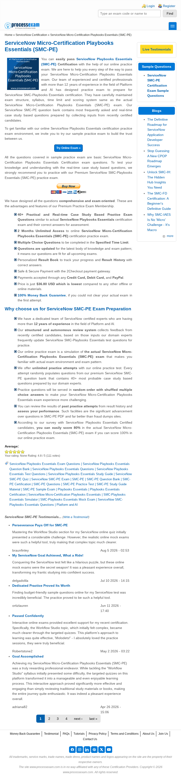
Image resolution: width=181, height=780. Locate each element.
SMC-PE (78, 479)
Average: (12, 446)
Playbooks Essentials (72, 489)
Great (19, 451)
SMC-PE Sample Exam (39, 489)
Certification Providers (124, 767)
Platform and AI (67, 504)
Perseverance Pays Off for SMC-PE (40, 525)
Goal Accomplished (28, 656)
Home (8, 35)
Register (169, 6)
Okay (11, 451)
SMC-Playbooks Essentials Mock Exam (67, 499)
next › (78, 719)
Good (15, 451)
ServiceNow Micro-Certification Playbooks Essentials (64, 494)
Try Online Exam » (68, 148)
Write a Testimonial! (75, 517)
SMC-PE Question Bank (103, 479)
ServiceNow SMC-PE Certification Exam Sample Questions (158, 85)
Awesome (22, 451)
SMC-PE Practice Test (78, 484)
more (170, 236)
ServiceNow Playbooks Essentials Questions (63, 469)
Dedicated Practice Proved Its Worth (41, 585)
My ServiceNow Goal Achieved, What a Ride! (47, 555)
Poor (7, 451)
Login (151, 6)
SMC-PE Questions (46, 484)
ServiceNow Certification (31, 35)
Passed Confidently (28, 616)
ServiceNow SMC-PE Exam (50, 479)
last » (93, 719)
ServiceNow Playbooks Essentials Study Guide (80, 474)
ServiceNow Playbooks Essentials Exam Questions (44, 464)
